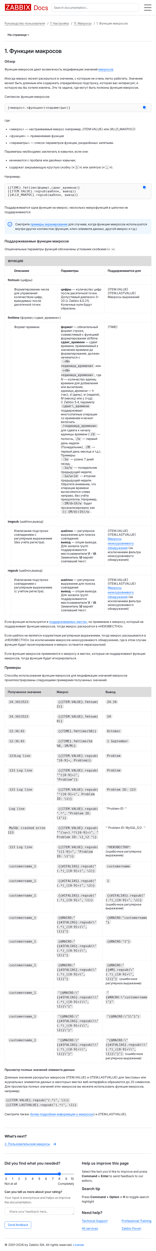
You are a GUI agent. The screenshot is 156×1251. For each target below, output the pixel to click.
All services (90, 1228)
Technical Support (94, 1221)
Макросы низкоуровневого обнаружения (121, 543)
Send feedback (18, 1225)
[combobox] (95, 7)
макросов (105, 69)
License (78, 1245)
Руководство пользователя (25, 23)
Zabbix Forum (131, 1228)
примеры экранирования (49, 224)
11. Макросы (83, 23)
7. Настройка (59, 23)
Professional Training (136, 1221)
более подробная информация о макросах (61, 1114)
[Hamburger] (147, 8)
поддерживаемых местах (68, 622)
